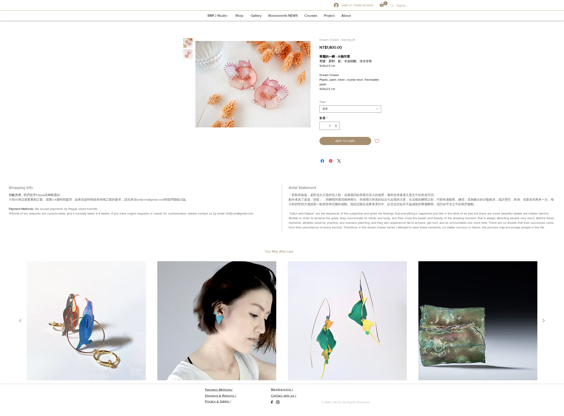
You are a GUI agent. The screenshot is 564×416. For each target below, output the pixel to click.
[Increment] (336, 126)
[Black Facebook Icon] (272, 402)
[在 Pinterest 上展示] (330, 161)
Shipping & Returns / (220, 395)
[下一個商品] (543, 320)
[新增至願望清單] (377, 141)
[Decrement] (323, 126)
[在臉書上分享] (322, 161)
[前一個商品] (20, 320)
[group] (282, 321)
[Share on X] (339, 161)
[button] (383, 4)
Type (323, 101)
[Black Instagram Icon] (278, 402)
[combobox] (350, 109)
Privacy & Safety (217, 401)
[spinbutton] (330, 126)
